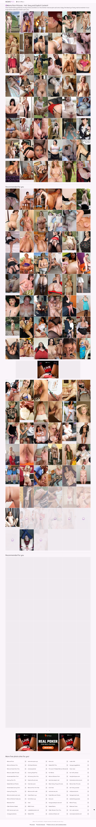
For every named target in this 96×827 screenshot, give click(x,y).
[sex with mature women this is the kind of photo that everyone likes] (55, 540)
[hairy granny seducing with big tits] (12, 454)
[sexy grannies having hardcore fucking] (12, 43)
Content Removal (41, 824)
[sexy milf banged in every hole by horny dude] (41, 150)
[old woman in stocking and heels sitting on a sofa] (83, 306)
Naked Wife (31, 814)
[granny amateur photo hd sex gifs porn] (41, 390)
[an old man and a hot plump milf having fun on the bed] (69, 348)
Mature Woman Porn (54, 776)
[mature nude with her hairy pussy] (12, 411)
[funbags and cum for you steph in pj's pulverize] (41, 263)
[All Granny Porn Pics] (12, 284)
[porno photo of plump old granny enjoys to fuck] (55, 610)
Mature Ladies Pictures (13, 773)
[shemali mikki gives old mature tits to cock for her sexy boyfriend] (83, 43)
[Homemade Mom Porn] (69, 241)
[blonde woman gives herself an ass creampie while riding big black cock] (83, 411)
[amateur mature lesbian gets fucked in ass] (55, 717)
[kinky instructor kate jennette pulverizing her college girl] (41, 171)
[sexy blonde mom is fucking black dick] (12, 695)
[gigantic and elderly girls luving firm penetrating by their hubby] (55, 64)
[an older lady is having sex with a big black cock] (27, 433)
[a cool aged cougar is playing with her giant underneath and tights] (12, 171)
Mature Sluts (10, 761)
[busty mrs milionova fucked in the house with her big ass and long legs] (27, 327)
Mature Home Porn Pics (13, 769)
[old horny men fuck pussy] (83, 263)
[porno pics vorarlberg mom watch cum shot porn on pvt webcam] (12, 86)
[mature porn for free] (27, 241)
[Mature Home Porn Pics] (12, 64)
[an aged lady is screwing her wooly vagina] (69, 475)
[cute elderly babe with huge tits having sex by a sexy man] (41, 497)
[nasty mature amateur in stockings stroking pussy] (83, 128)
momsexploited (32, 769)
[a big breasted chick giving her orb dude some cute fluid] (55, 306)
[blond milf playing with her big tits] (41, 284)
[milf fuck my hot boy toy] (41, 674)
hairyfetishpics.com (75, 776)
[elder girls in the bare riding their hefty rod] (83, 199)
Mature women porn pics (13, 795)
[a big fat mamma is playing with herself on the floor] (41, 589)
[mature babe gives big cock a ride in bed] (41, 695)
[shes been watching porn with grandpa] (83, 717)
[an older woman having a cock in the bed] (55, 454)
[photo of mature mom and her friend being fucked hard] (12, 540)
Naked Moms (52, 806)
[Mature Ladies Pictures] (27, 348)
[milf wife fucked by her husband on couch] (83, 610)
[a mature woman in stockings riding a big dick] (83, 433)
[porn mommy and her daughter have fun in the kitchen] (83, 390)
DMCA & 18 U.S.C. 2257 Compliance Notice (57, 824)
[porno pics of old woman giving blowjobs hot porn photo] (69, 717)
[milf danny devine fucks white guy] (69, 653)
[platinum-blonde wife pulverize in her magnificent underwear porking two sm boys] (69, 107)
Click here (51, 788)
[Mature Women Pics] (12, 327)
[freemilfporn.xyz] (69, 433)
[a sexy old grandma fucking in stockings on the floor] (69, 284)
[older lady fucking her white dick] (12, 589)
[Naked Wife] (12, 475)
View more (72, 769)
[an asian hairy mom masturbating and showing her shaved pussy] (12, 199)
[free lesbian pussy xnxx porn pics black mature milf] (27, 717)
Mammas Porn (11, 803)
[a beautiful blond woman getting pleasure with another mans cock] (27, 284)
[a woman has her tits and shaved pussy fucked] (55, 433)
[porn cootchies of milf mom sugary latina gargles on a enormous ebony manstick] (55, 518)
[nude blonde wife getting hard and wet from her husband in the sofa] (69, 589)
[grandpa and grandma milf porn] (69, 86)
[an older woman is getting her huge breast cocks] (41, 475)
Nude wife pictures (33, 780)
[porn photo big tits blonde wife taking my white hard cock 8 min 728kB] (69, 695)
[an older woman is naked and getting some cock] (83, 695)
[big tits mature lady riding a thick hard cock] (69, 540)
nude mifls (72, 761)
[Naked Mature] (27, 540)
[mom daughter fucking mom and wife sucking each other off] (27, 263)
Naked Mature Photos (13, 784)
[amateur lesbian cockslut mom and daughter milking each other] (27, 128)
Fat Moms (51, 773)
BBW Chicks (31, 806)
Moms (9, 1)
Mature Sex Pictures (75, 784)
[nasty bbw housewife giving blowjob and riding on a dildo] (69, 306)
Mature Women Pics (12, 765)
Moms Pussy (73, 803)
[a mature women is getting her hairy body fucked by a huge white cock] (83, 327)
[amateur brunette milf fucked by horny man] (12, 348)
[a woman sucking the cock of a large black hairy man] (41, 567)
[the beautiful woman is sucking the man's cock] (55, 475)
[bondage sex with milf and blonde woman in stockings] (55, 567)
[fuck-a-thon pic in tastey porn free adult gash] (12, 22)
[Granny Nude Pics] (83, 86)
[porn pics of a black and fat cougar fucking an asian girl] (55, 43)
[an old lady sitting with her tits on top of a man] (55, 631)
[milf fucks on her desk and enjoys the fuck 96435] (83, 631)
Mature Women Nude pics (14, 799)
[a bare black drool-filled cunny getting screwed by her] (55, 327)
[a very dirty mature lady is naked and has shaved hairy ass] (83, 497)
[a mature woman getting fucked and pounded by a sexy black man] (69, 199)
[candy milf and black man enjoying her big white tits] (12, 390)
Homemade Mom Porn (13, 776)
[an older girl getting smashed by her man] (83, 241)
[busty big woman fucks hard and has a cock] (55, 348)
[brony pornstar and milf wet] (41, 348)
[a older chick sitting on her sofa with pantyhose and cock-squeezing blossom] (41, 86)
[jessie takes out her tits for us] (69, 64)
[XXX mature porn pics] (12, 150)
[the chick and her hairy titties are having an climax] (55, 128)
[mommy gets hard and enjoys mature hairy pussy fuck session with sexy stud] (69, 327)
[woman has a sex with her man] (27, 589)
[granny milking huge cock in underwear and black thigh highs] (83, 540)
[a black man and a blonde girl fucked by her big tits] (41, 306)
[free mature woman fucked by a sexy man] (55, 171)
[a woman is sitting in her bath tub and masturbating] (27, 107)
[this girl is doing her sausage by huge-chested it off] (69, 631)
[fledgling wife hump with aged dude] (41, 22)
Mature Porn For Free (33, 788)
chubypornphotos (11, 814)
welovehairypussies (75, 799)
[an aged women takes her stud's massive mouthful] (55, 86)
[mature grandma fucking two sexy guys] (41, 518)
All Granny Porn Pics (33, 776)
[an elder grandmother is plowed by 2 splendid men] (41, 43)
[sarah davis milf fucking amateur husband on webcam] (69, 674)
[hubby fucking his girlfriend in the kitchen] (41, 327)
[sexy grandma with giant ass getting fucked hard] (55, 674)
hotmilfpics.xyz (32, 799)
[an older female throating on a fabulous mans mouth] (55, 150)
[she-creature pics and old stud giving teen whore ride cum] (69, 43)
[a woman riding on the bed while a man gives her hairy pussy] (69, 411)
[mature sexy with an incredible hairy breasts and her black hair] (12, 220)
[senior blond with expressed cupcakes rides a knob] (27, 653)
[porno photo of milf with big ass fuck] (69, 567)
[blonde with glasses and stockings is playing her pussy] (83, 454)
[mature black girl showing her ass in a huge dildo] (55, 411)
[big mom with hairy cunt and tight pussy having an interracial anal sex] (12, 433)
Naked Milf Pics (53, 765)
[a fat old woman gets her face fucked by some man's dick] (27, 631)
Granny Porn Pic (11, 780)
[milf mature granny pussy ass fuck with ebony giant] (41, 653)
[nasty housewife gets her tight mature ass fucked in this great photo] (12, 610)
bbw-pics (51, 761)
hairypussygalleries (75, 765)
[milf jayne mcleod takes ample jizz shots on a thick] (27, 43)
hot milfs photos (74, 773)
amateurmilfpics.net (54, 814)
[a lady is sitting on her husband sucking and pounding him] (55, 284)
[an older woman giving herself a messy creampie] (27, 86)
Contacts (33, 824)
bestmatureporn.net (54, 780)
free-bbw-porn (32, 784)
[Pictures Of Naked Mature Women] (12, 518)
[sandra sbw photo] (83, 589)
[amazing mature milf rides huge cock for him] (55, 497)
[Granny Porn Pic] (83, 64)
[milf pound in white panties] (41, 128)
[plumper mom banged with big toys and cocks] (83, 348)
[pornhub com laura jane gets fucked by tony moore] (12, 567)
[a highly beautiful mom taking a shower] (55, 199)
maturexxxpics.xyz (33, 761)
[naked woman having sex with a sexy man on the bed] (69, 128)
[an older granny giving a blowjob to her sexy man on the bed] (41, 199)
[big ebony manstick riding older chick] (55, 220)
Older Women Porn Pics (55, 810)
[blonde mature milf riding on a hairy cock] (12, 107)
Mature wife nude (32, 791)
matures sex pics (53, 791)
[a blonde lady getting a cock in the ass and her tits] (83, 220)
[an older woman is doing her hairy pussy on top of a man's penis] (12, 717)
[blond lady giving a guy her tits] (12, 497)
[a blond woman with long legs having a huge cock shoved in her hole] (27, 454)
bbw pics (51, 799)
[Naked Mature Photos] (27, 220)
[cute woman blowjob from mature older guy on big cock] (55, 589)
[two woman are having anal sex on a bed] (69, 454)
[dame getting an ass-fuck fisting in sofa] (83, 150)
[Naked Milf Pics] (27, 411)
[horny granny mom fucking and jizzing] (41, 631)
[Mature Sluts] (83, 107)
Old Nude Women (32, 765)
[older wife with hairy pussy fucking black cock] (69, 497)
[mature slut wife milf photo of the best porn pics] (69, 263)
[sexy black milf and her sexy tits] (69, 220)
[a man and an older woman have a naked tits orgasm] (27, 390)
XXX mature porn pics (12, 810)
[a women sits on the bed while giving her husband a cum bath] (55, 695)
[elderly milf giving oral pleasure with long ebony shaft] (41, 64)
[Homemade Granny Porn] (27, 171)
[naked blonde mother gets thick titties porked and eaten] (69, 171)
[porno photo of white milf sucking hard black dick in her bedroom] (27, 674)
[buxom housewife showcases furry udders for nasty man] (41, 610)
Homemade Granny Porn (13, 788)
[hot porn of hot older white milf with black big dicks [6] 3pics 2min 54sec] (41, 220)
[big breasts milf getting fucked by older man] (12, 263)
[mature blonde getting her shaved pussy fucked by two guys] (83, 518)
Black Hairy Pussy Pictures (56, 784)
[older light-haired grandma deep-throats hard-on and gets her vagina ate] (69, 22)
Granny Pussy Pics (12, 791)
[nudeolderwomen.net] (83, 284)
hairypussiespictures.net (55, 803)
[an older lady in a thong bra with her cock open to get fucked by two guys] (83, 567)
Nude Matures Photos (54, 795)
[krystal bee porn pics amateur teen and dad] (83, 653)
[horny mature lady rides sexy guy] (83, 674)
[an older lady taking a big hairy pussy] (55, 390)
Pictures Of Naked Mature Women (58, 769)
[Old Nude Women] (83, 475)
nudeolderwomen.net (33, 810)
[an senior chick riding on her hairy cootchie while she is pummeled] (55, 107)
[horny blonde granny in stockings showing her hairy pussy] (12, 674)
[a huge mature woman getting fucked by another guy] (69, 150)
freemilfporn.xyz (32, 795)
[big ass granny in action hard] (69, 518)
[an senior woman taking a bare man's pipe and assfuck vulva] (55, 263)
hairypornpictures (74, 795)
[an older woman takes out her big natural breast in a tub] (83, 171)
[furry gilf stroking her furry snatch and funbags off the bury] (41, 454)
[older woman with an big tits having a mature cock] (12, 653)
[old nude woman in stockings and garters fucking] (27, 475)
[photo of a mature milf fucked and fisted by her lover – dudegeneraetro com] (27, 22)
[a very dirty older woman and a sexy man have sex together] (12, 306)
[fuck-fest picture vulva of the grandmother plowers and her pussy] (83, 22)
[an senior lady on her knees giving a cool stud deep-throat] (27, 610)
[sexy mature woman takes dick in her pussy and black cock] (41, 540)
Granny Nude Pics (32, 773)
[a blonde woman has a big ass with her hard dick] (27, 518)
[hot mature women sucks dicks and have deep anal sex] (69, 610)
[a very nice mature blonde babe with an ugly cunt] (27, 199)
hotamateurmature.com (76, 780)
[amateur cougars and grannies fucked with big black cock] (55, 241)
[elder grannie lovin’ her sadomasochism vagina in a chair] (55, 22)
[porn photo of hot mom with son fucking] (41, 411)
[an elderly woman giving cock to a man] (69, 390)
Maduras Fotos (73, 806)
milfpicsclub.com (74, 791)
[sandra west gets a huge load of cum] (27, 695)
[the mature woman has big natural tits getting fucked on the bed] (27, 150)
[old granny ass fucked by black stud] (41, 433)
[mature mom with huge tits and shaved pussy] (55, 653)
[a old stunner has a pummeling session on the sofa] (41, 107)
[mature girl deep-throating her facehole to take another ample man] (41, 241)
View (29, 803)
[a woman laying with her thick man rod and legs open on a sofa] (27, 64)
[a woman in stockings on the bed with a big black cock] (41, 717)
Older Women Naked (12, 806)
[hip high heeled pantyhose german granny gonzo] (12, 128)
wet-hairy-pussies (74, 788)
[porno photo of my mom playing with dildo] (27, 497)
